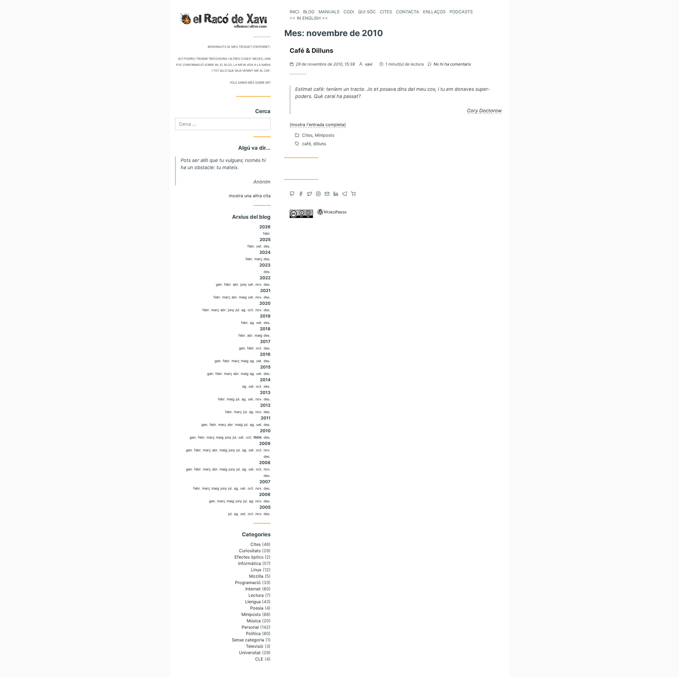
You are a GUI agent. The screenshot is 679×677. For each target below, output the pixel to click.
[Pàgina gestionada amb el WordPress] (331, 216)
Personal (250, 627)
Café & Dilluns (311, 50)
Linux (256, 569)
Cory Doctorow (484, 110)
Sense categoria (248, 639)
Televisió (254, 646)
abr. (236, 284)
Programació (248, 582)
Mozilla (256, 576)
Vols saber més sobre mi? (250, 82)
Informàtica (249, 563)
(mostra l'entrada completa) (318, 124)
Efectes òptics (248, 557)
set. (259, 246)
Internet (253, 589)
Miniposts (251, 614)
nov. (258, 284)
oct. (251, 310)
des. (267, 246)
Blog (309, 11)
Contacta (407, 11)
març (258, 259)
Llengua (253, 601)
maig (243, 297)
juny (243, 284)
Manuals (329, 11)
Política (253, 633)
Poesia (256, 608)
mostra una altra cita (250, 195)
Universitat (250, 652)
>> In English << (309, 18)
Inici (294, 11)
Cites (255, 544)
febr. (267, 233)
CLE (259, 659)
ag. (243, 310)
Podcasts (461, 11)
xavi (369, 64)
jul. (238, 310)
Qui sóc (367, 11)
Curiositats (250, 550)
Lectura (256, 595)
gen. (219, 284)
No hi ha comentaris (452, 64)
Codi (348, 11)
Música (254, 620)
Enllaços (434, 11)
